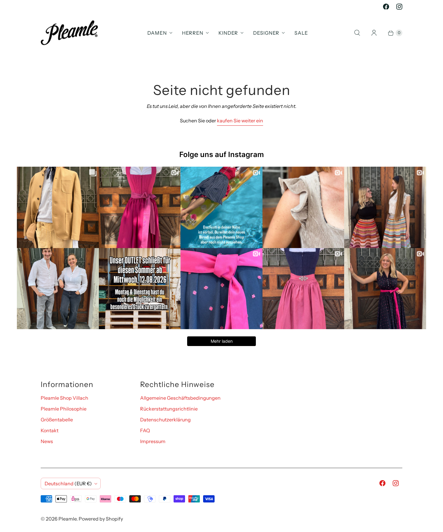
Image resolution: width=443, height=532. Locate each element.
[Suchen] (357, 33)
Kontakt (49, 430)
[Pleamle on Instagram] (399, 6)
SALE (301, 33)
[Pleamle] (69, 32)
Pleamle (67, 519)
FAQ (145, 430)
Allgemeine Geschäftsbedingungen (180, 398)
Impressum (152, 441)
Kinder (228, 33)
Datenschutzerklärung (165, 420)
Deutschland (68, 483)
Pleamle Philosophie (63, 409)
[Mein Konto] (374, 33)
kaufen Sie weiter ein (240, 121)
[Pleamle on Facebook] (386, 6)
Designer (266, 33)
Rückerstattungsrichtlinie (169, 409)
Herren (192, 33)
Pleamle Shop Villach (64, 398)
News (47, 441)
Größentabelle (57, 420)
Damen (157, 33)
